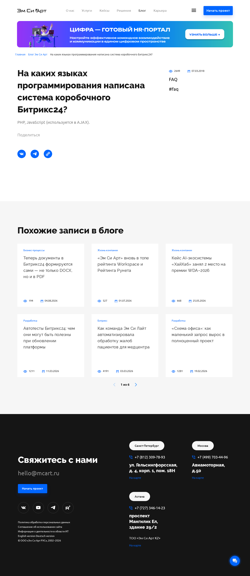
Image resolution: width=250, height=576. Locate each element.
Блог (142, 10)
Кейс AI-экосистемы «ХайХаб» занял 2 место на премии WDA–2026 (198, 264)
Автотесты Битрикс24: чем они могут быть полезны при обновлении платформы (49, 337)
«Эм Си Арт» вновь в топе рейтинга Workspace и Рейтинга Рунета (123, 264)
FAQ (173, 79)
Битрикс (102, 320)
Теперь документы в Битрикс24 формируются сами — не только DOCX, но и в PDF (47, 267)
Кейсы (104, 10)
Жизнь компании (108, 250)
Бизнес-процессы (34, 250)
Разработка (30, 320)
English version (26, 536)
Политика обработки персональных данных (44, 522)
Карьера (160, 10)
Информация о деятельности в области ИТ (43, 531)
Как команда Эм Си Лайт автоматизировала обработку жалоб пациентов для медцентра (124, 337)
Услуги (87, 10)
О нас (70, 10)
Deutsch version (45, 536)
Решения (124, 10)
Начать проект (218, 10)
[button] (135, 385)
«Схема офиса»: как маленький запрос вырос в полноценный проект (198, 334)
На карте (135, 477)
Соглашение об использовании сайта (40, 526)
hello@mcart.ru (38, 473)
